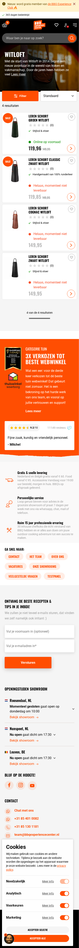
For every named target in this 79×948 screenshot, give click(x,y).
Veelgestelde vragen (23, 576)
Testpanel (54, 576)
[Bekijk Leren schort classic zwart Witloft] (39, 179)
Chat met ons (24, 810)
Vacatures (16, 566)
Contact (14, 556)
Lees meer (18, 74)
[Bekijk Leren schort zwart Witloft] (39, 276)
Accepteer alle (38, 938)
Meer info (48, 881)
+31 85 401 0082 (26, 818)
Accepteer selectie (38, 930)
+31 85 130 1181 (26, 826)
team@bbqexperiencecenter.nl (36, 835)
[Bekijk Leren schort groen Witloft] (39, 133)
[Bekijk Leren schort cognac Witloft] (39, 227)
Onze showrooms (44, 566)
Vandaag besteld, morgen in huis (24, 14)
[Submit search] (72, 38)
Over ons (57, 556)
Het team (36, 556)
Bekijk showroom (22, 717)
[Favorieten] (56, 25)
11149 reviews (56, 427)
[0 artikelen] (6, 25)
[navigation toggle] (73, 25)
